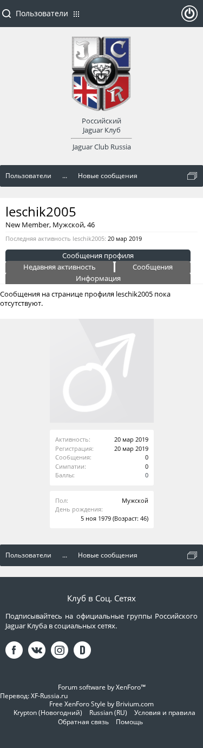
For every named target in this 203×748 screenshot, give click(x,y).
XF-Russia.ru (49, 695)
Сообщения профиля (98, 255)
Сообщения (153, 267)
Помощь (129, 721)
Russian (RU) (108, 712)
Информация (98, 278)
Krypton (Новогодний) (48, 712)
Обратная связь (83, 721)
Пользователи (42, 13)
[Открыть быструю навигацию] (192, 176)
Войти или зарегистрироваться (189, 18)
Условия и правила (164, 712)
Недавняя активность (59, 267)
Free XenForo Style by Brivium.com (101, 703)
